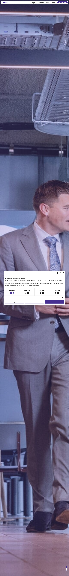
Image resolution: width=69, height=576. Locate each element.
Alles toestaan (54, 301)
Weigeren (15, 301)
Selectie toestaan (35, 301)
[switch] (27, 293)
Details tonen (58, 297)
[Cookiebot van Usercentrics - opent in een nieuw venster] (58, 273)
